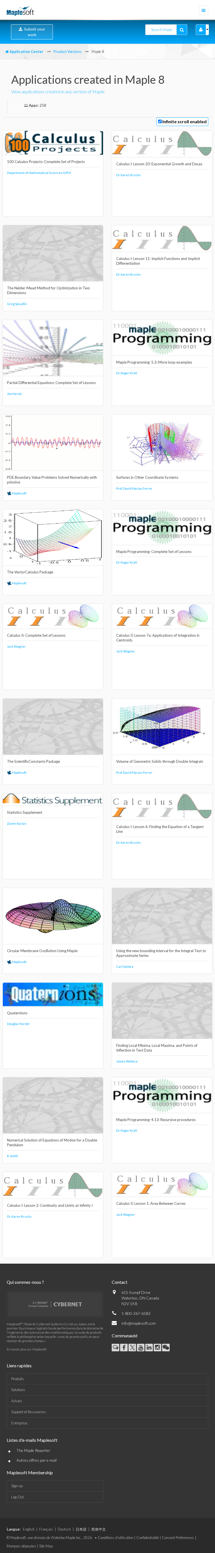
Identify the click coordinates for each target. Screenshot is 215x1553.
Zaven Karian (16, 823)
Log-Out (17, 1497)
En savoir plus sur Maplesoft (26, 1349)
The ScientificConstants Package (33, 761)
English (28, 1529)
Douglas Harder (18, 1024)
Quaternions (17, 1013)
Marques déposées (21, 1546)
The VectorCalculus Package (30, 572)
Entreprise (19, 1423)
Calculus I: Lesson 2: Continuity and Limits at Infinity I (50, 1205)
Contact (119, 1282)
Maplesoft (19, 493)
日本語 (81, 1529)
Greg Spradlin (17, 304)
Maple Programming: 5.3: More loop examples (154, 362)
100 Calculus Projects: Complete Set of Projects (46, 161)
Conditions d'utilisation (115, 1537)
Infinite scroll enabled (184, 121)
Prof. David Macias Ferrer (134, 488)
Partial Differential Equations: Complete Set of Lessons (51, 382)
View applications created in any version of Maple (58, 91)
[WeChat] (166, 1347)
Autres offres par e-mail (37, 1460)
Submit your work (33, 32)
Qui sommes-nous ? (25, 1282)
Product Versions (67, 51)
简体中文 (98, 1529)
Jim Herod (14, 394)
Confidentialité (147, 1537)
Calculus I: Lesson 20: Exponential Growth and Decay (159, 164)
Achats (16, 1401)
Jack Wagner (16, 646)
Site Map (46, 1546)
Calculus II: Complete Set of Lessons (36, 635)
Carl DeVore (125, 966)
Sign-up (17, 1486)
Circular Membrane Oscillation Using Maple (42, 950)
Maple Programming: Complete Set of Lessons (153, 551)
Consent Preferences (178, 1537)
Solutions (18, 1389)
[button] (201, 29)
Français (46, 1529)
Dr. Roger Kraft (126, 373)
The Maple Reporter (33, 1450)
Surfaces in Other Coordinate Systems (147, 477)
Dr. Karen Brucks (128, 175)
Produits (17, 1379)
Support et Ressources (28, 1412)
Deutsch (64, 1529)
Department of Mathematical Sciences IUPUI (39, 173)
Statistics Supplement (24, 812)
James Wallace (127, 1061)
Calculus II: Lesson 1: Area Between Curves (151, 1203)
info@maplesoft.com (138, 1323)
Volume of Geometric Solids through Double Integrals (159, 761)
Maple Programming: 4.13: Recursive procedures (156, 1119)
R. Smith (12, 1156)
